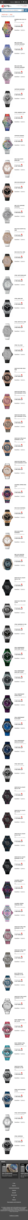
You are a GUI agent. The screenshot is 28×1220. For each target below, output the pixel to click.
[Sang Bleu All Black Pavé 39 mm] (7, 587)
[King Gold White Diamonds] (7, 541)
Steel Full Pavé (18, 345)
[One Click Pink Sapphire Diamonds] (7, 75)
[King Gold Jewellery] (7, 192)
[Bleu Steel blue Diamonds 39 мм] (7, 983)
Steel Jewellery (18, 298)
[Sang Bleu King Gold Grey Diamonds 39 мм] (7, 424)
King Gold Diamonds (19, 508)
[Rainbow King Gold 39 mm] (7, 29)
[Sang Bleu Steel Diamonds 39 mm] (7, 1076)
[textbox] (11, 10)
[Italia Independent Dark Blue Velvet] (7, 750)
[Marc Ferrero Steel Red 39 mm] (7, 1029)
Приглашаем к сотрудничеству (14, 1202)
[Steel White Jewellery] (7, 285)
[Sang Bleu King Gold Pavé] (7, 378)
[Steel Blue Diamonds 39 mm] (7, 1099)
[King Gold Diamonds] (7, 517)
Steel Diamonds (18, 1136)
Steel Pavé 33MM (18, 763)
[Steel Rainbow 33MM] (7, 122)
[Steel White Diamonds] (7, 1122)
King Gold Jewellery (19, 182)
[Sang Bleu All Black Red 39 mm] (7, 820)
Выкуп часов (14, 1195)
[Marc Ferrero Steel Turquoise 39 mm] (7, 1052)
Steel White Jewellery (20, 275)
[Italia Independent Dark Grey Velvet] (7, 680)
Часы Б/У (14, 1192)
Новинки (14, 1190)
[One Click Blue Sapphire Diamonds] (7, 52)
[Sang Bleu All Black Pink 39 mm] (7, 796)
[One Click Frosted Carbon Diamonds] (7, 564)
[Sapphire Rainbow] (7, 145)
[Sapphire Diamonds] (7, 99)
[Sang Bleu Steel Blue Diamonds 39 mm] (7, 448)
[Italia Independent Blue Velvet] (7, 727)
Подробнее (16, 30)
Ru (21, 1)
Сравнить (23, 30)
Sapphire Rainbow (19, 135)
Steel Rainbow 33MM (19, 112)
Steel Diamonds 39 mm (20, 624)
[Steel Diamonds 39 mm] (7, 634)
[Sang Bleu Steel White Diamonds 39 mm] (7, 1006)
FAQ (14, 1197)
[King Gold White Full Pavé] (7, 238)
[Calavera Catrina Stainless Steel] (7, 913)
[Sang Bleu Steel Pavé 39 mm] (7, 610)
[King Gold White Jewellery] (7, 168)
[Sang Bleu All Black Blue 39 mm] (7, 843)
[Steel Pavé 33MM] (7, 773)
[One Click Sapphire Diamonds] (7, 215)
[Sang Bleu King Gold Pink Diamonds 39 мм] (7, 401)
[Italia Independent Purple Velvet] (7, 703)
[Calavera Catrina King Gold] (7, 494)
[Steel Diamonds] (7, 1145)
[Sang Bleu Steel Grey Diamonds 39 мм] (7, 959)
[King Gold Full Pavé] (7, 261)
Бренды (14, 1185)
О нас (14, 1183)
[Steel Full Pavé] (7, 354)
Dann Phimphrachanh (7, 1173)
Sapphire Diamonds (19, 89)
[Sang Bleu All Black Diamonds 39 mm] (7, 866)
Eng (26, 1)
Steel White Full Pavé (20, 321)
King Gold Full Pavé (19, 252)
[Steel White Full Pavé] (7, 331)
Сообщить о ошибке (14, 1215)
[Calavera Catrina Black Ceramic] (7, 890)
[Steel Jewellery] (7, 308)
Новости (3, 1161)
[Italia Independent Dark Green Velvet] (7, 657)
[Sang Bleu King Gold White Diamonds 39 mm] (7, 471)
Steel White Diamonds (20, 1112)
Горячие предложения (14, 1188)
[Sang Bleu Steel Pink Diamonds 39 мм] (7, 936)
